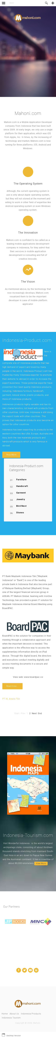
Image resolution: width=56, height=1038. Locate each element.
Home (5, 1013)
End (40, 713)
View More (41, 863)
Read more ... (12, 686)
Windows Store (42, 68)
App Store (12, 68)
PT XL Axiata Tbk (11, 699)
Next (34, 713)
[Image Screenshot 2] (28, 783)
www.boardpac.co (33, 677)
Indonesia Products (31, 1013)
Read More (11, 454)
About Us (14, 1013)
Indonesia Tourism (11, 1017)
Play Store (26, 68)
